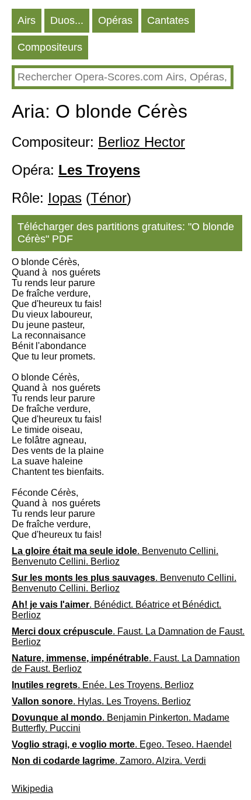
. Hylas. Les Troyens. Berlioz (101, 701)
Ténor (108, 198)
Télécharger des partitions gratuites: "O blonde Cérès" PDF (126, 233)
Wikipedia (32, 789)
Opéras (115, 20)
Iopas (65, 198)
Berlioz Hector (141, 142)
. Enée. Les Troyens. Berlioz (103, 685)
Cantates (168, 20)
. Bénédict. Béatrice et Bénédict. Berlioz (116, 610)
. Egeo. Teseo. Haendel (122, 744)
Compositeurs (50, 47)
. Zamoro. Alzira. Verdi (109, 761)
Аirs (27, 20)
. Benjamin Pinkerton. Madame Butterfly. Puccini (120, 723)
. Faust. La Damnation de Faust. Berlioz (128, 636)
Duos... (66, 20)
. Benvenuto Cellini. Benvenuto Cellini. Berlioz (115, 556)
